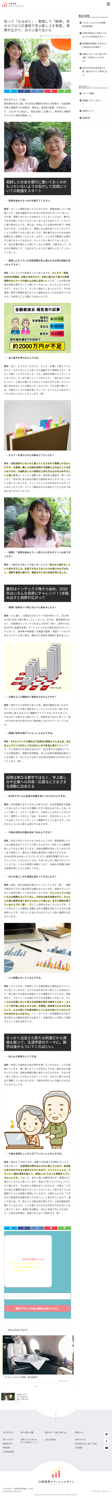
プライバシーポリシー (100, 1491)
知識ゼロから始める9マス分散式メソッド (29, 1441)
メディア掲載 (88, 93)
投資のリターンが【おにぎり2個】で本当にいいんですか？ (94, 57)
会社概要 (78, 1448)
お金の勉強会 (50, 1439)
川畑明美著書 (8, 1452)
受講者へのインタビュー (13, 16)
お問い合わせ (80, 1439)
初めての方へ (8, 1439)
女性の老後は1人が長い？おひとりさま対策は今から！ (94, 35)
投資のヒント (88, 111)
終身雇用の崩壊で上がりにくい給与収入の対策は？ (94, 45)
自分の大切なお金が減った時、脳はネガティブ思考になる (94, 71)
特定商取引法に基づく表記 (86, 1444)
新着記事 (86, 118)
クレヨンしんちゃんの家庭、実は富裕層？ (94, 24)
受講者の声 (7, 1444)
